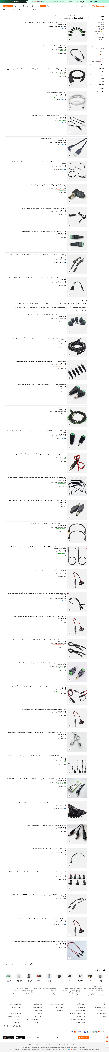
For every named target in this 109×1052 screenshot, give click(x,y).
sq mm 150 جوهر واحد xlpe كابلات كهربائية (60, 307)
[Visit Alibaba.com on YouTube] (7, 1026)
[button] (48, 6)
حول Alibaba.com (101, 1004)
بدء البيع (19, 1010)
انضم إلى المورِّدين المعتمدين (14, 1016)
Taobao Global (61, 1044)
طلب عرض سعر (60, 1010)
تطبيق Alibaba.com (31, 1037)
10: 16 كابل (53, 990)
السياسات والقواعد (80, 1022)
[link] (107, 1037)
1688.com (38, 1044)
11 (12, 964)
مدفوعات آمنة (81, 1007)
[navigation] (97, 490)
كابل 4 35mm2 (99, 992)
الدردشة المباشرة (38, 1010)
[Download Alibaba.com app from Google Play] (8, 1037)
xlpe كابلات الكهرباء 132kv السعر (79, 307)
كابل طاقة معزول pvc (21, 307)
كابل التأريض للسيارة (33, 307)
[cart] (27, 6)
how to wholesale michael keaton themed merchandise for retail (22, 994)
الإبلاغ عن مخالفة (38, 1022)
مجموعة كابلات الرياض (97, 994)
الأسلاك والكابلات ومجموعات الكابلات (56, 15)
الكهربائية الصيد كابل (74, 992)
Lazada (54, 1044)
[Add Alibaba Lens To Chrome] (83, 1037)
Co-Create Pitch (102, 1010)
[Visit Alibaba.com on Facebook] (20, 1026)
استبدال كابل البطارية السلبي (72, 988)
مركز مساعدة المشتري (37, 1007)
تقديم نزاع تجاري (38, 1013)
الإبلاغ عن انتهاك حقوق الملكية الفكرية (33, 1019)
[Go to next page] (9, 964)
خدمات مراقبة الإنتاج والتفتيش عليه (77, 1019)
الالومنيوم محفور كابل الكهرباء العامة (93, 988)
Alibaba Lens (99, 1037)
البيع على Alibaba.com (16, 1007)
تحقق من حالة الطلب (16, 1013)
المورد (56, 28)
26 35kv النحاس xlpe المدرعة (25, 988)
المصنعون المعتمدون (59, 1007)
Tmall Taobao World (46, 1044)
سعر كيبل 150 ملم (75, 994)
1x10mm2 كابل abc (82, 303)
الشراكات (19, 1019)
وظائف (104, 1016)
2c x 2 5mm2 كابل (45, 307)
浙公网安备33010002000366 (80, 1049)
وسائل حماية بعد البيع (80, 1016)
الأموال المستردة (38, 1016)
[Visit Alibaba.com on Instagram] (11, 1026)
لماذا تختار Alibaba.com (100, 1007)
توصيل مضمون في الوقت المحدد (77, 1013)
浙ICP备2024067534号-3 (95, 1049)
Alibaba (86, 15)
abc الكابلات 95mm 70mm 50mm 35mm (45, 988)
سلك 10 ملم (53, 992)
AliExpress (31, 1044)
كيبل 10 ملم (53, 994)
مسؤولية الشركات (101, 1013)
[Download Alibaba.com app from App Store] (20, 1037)
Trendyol (71, 1044)
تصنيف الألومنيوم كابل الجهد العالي (71, 990)
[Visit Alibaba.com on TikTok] (4, 1026)
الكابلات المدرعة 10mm (81, 310)
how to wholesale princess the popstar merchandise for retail (92, 996)
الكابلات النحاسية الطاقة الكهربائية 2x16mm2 (28, 303)
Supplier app (57, 1037)
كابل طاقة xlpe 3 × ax (97, 990)
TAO (67, 1044)
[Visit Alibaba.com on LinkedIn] (17, 1026)
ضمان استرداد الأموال (80, 1010)
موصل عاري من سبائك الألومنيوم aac (48, 303)
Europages (77, 1044)
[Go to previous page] (42, 964)
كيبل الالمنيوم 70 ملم (27, 992)
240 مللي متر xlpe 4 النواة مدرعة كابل (66, 303)
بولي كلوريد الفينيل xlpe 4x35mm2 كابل (22, 990)
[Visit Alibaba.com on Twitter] (14, 1026)
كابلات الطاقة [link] (43, 15)
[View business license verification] (69, 1049)
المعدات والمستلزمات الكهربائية (75, 15)
